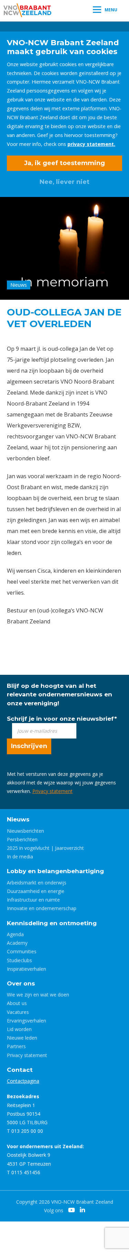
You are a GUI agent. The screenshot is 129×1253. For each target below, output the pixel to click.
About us (17, 1003)
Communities (21, 951)
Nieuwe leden (22, 1037)
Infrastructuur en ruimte (33, 899)
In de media (20, 856)
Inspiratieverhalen (26, 969)
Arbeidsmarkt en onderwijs (36, 882)
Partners (16, 1046)
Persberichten (22, 839)
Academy (17, 943)
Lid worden (19, 1029)
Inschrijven (29, 746)
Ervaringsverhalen (26, 1020)
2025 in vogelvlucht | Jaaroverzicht (45, 848)
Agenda (15, 934)
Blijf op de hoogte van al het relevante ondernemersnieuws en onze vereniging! (59, 694)
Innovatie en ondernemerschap (41, 908)
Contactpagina (23, 1081)
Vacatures (18, 1012)
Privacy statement (52, 791)
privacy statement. (91, 144)
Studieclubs (19, 960)
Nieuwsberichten (25, 831)
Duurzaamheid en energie (35, 891)
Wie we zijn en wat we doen (38, 994)
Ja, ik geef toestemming (64, 163)
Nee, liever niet (64, 182)
